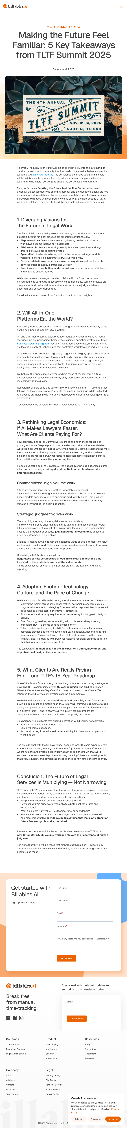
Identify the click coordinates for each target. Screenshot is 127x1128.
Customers (90, 1053)
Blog (87, 1044)
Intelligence (51, 1049)
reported (43, 174)
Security (50, 1053)
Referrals (89, 1058)
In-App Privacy (53, 1089)
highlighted (33, 343)
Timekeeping (52, 1044)
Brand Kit (10, 1089)
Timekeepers (12, 1044)
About (9, 1075)
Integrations (51, 1058)
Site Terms (51, 1080)
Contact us (90, 1049)
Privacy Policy (53, 1075)
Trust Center (12, 1094)
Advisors (10, 1080)
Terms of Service (54, 1084)
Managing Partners (15, 1049)
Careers (10, 1084)
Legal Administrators (16, 1053)
